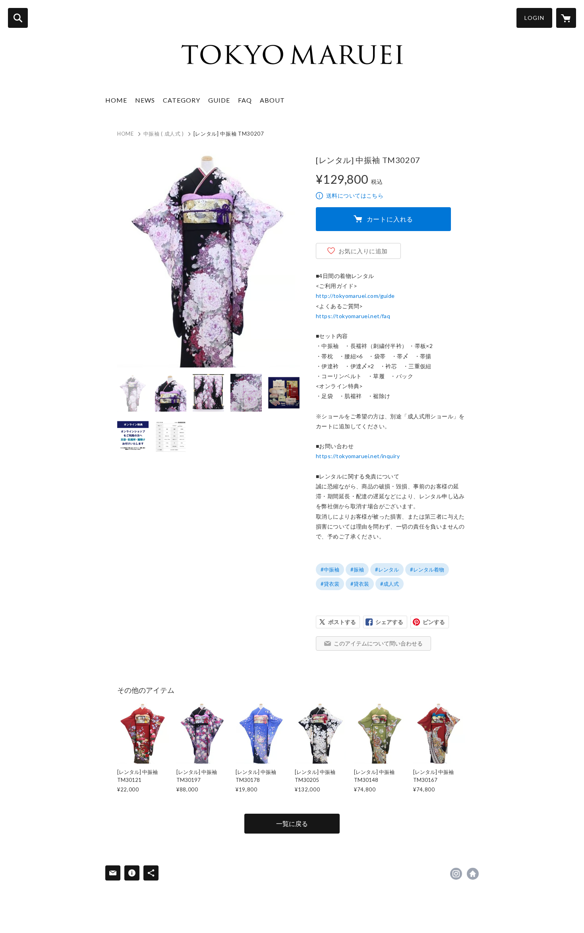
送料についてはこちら (354, 195)
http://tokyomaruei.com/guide (355, 295)
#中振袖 (330, 569)
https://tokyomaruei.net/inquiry (358, 456)
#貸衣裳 (330, 584)
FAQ (245, 100)
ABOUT (272, 100)
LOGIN (534, 17)
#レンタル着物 (427, 569)
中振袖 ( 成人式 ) (163, 133)
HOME (116, 100)
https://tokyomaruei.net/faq (353, 316)
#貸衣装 (359, 584)
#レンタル (387, 569)
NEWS (145, 100)
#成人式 (389, 584)
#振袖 (357, 569)
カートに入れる (390, 219)
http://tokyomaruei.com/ (473, 874)
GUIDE (219, 100)
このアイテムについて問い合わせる (378, 643)
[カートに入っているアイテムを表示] (566, 18)
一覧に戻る (292, 823)
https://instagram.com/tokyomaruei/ (456, 874)
